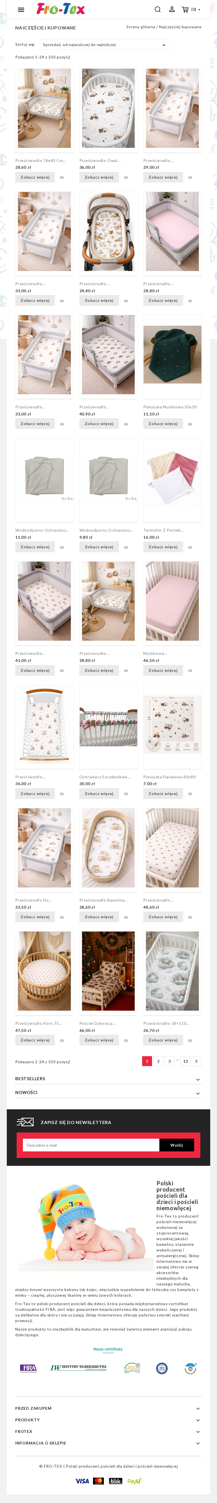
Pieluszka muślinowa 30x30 (170, 406)
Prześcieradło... (158, 160)
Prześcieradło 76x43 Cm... (40, 160)
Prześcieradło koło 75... (38, 1023)
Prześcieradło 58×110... (166, 1023)
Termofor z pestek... (163, 530)
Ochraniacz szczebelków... (105, 776)
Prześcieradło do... (33, 900)
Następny (196, 1061)
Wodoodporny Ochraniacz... (106, 530)
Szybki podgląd (62, 177)
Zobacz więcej (35, 177)
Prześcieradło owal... (100, 160)
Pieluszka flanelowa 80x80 (169, 776)
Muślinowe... (155, 653)
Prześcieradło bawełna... (103, 900)
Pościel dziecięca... (97, 1023)
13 (185, 1061)
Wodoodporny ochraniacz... (42, 530)
